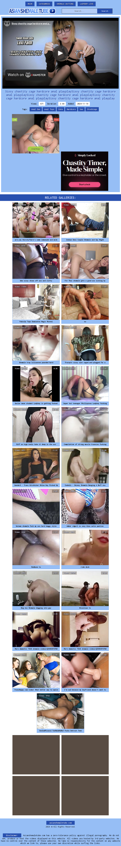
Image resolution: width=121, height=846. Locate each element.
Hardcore (71, 109)
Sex (81, 109)
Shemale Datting (65, 4)
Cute (60, 109)
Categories (44, 4)
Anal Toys (49, 109)
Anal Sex (35, 109)
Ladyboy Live (86, 4)
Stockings (92, 109)
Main (30, 4)
